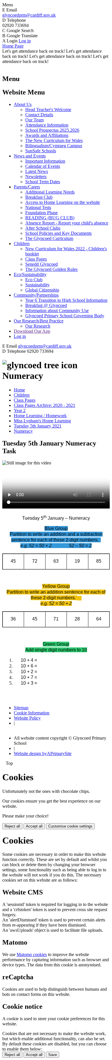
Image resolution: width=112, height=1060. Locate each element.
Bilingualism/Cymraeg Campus (53, 145)
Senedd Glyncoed (41, 264)
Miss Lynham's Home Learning (42, 420)
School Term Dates (42, 181)
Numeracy (23, 431)
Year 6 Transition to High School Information (66, 300)
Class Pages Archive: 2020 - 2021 (44, 405)
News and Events (30, 155)
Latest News (36, 171)
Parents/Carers (27, 186)
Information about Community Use (57, 310)
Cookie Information (31, 712)
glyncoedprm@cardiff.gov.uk (29, 15)
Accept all (34, 826)
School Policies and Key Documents (58, 233)
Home (19, 389)
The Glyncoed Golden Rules (51, 269)
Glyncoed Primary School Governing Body (64, 315)
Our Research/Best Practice (38, 320)
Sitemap (21, 707)
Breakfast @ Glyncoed (46, 305)
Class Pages (36, 259)
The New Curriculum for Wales (54, 140)
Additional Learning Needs (50, 192)
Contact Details (39, 114)
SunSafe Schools (40, 150)
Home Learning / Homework (40, 415)
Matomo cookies (32, 954)
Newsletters (36, 176)
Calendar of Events (42, 166)
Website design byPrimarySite (43, 753)
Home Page (13, 46)
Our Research (37, 326)
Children (22, 243)
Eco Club (34, 279)
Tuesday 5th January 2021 (37, 425)
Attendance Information (46, 125)
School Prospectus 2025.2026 (52, 130)
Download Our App (32, 331)
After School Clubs (42, 228)
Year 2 (20, 410)
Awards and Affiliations (46, 135)
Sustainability (37, 284)
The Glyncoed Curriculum (49, 238)
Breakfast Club (39, 197)
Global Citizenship (42, 289)
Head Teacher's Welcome (48, 109)
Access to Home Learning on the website (62, 202)
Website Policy (27, 718)
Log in (25, 40)
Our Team (34, 119)
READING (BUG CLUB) (49, 217)
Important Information (45, 161)
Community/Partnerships (36, 295)
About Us (23, 104)
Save (52, 1055)
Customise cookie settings (70, 826)
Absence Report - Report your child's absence (66, 222)
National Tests (38, 207)
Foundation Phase (41, 212)
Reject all (12, 826)
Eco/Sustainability (30, 274)
